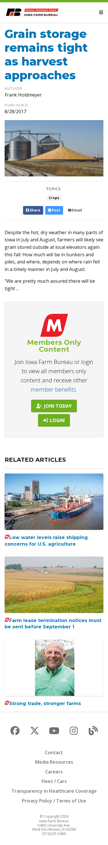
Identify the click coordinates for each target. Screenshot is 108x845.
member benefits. (54, 389)
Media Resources (54, 762)
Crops (54, 197)
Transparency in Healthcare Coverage (54, 791)
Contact (54, 752)
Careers (54, 772)
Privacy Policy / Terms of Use (54, 801)
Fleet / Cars (54, 781)
